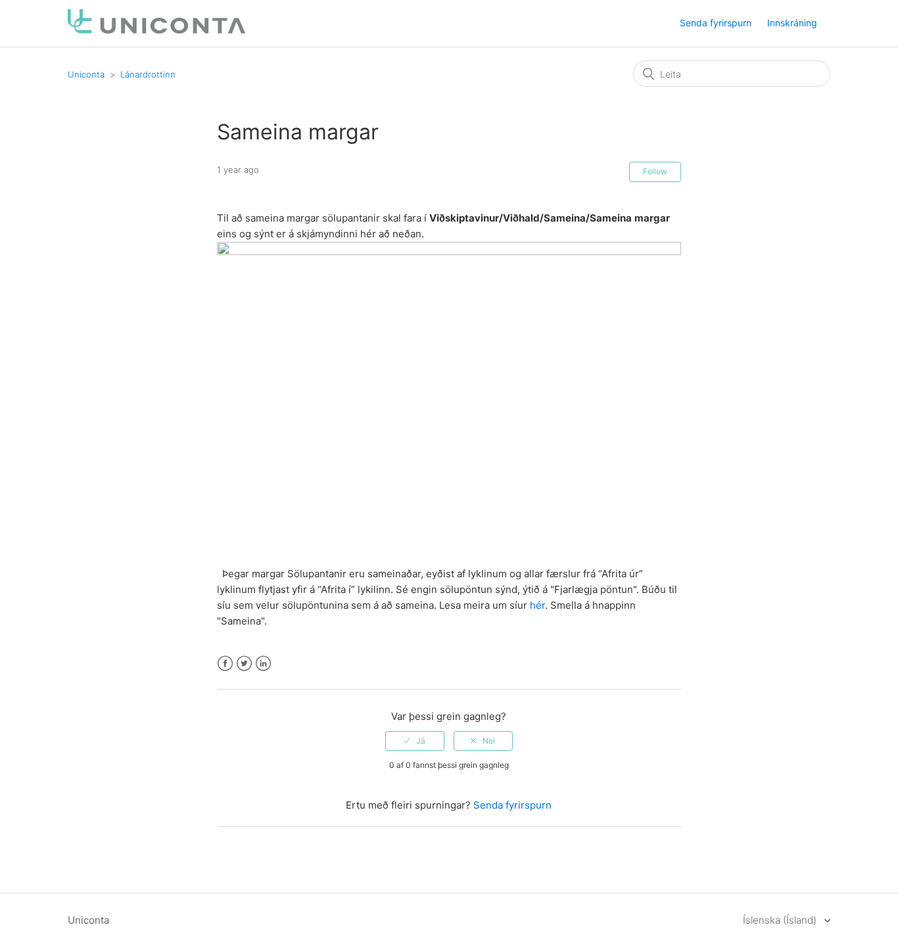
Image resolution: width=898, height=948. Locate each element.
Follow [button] (655, 171)
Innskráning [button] (792, 22)
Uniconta (86, 74)
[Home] (156, 30)
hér (537, 605)
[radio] (414, 741)
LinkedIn (263, 663)
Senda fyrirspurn (715, 22)
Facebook (225, 663)
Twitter (244, 663)
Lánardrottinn (148, 74)
